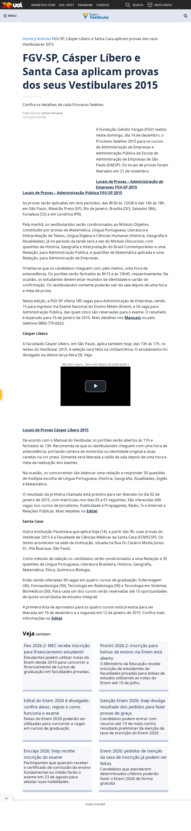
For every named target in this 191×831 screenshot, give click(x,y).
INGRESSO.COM (43, 5)
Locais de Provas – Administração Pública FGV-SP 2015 (72, 192)
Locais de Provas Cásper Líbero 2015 (56, 430)
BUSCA (138, 5)
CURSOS (102, 5)
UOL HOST (66, 5)
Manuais (133, 317)
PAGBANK (85, 5)
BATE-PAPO (163, 5)
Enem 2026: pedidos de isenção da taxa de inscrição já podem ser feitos (133, 757)
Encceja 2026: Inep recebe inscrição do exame (49, 754)
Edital (92, 511)
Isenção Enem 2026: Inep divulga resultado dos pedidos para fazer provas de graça (132, 707)
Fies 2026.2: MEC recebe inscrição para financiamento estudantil (57, 649)
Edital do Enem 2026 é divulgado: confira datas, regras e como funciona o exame (56, 707)
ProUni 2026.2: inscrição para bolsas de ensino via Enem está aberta (131, 652)
